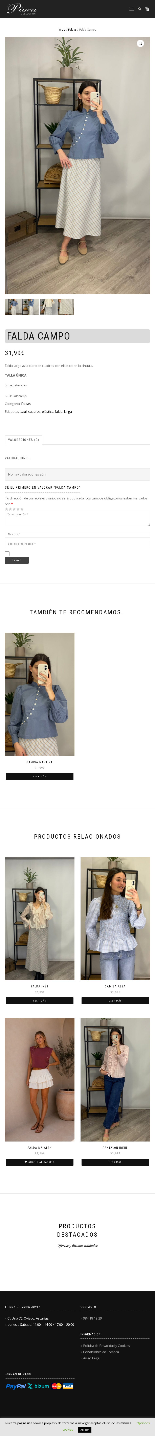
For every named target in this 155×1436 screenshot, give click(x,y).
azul (23, 411)
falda (58, 411)
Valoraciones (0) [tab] (23, 440)
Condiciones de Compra (101, 1352)
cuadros (34, 411)
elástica (47, 411)
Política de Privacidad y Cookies (106, 1345)
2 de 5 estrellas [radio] (8, 509)
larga (68, 411)
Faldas (72, 29)
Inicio (62, 29)
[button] (140, 43)
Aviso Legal (91, 1358)
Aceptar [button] (85, 1429)
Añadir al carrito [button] (41, 1162)
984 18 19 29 (92, 1318)
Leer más (39, 776)
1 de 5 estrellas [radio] (6, 509)
